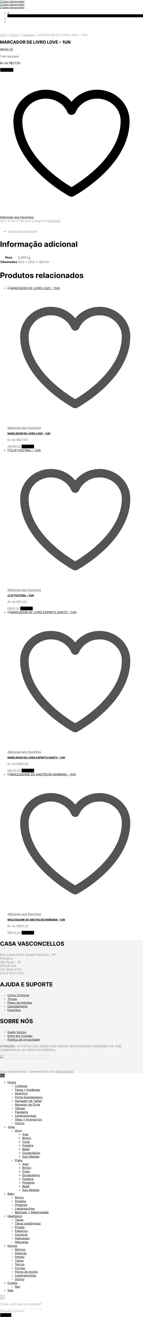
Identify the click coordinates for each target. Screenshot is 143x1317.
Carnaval (21, 1234)
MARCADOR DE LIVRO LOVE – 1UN (28, 433)
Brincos (20, 1249)
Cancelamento (17, 1006)
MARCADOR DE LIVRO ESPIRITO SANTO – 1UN (36, 757)
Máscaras (21, 1242)
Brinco (26, 1138)
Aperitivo (21, 1093)
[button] (8, 12)
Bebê (25, 1149)
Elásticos (21, 1231)
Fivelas (20, 1227)
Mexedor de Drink (27, 1104)
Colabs (12, 1283)
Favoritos (14, 1010)
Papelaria (28, 35)
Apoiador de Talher (28, 1101)
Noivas (12, 1246)
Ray (17, 1286)
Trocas (12, 999)
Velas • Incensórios (28, 1119)
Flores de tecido (26, 1272)
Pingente (28, 1182)
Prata (18, 1160)
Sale (10, 1290)
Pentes (19, 1257)
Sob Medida (30, 1156)
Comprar (28, 446)
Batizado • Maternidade (32, 1212)
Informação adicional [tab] (22, 231)
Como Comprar (18, 995)
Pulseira (27, 1145)
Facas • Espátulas (27, 1090)
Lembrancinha (25, 1208)
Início (3, 35)
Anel (25, 1134)
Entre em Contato (20, 1036)
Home (14, 35)
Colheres (21, 1086)
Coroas (20, 1268)
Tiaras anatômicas (28, 1223)
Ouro (18, 1130)
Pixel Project (64, 1071)
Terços (19, 1264)
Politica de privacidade (23, 1039)
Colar (26, 1142)
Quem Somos (16, 1032)
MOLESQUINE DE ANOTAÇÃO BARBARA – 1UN (36, 919)
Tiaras (19, 1220)
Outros (19, 1123)
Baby (11, 1194)
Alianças (21, 1253)
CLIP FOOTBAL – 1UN (20, 595)
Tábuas (20, 1108)
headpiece (14, 1216)
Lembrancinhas (25, 1116)
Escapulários (31, 1153)
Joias (11, 1127)
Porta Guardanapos (28, 1097)
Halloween (22, 1238)
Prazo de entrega (19, 1002)
